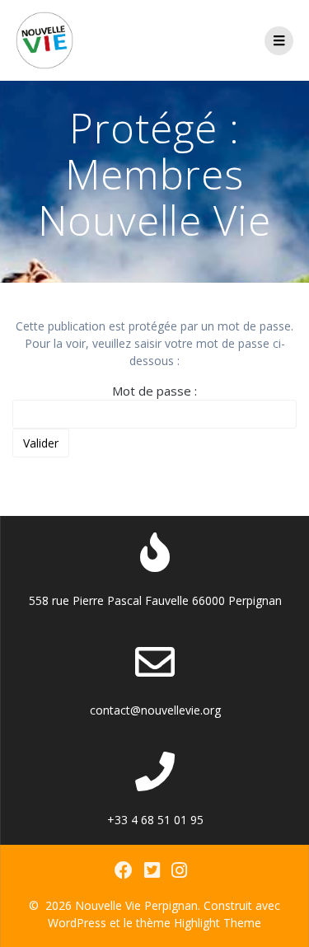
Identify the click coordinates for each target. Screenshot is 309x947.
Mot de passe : (154, 390)
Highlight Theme (217, 923)
